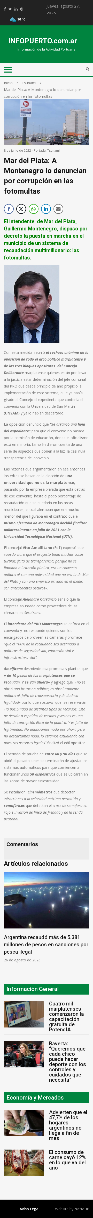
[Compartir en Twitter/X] (21, 209)
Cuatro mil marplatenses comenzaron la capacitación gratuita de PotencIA (66, 1017)
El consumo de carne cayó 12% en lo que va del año (67, 1160)
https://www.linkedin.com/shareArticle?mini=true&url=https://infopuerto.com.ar (16, 9)
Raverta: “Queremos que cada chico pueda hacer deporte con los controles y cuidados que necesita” (67, 1061)
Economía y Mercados (35, 1097)
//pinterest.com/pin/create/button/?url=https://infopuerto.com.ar (21, 9)
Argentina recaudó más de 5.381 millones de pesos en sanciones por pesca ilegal (46, 944)
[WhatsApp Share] (33, 209)
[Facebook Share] (9, 209)
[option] (46, 917)
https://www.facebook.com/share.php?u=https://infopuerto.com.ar (5, 9)
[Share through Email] (58, 209)
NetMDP (81, 1208)
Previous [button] (9, 920)
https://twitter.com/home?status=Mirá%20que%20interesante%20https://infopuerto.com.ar (10, 9)
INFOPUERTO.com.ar (42, 41)
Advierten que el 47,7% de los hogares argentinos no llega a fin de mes (68, 1125)
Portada (40, 150)
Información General (32, 989)
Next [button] (86, 920)
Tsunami (53, 150)
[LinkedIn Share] (46, 209)
